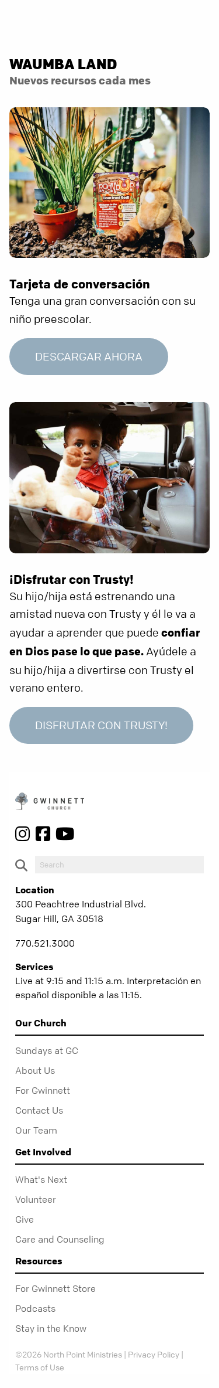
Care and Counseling (60, 1239)
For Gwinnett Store (55, 1288)
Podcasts (35, 1308)
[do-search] (119, 864)
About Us (35, 1070)
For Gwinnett (42, 1090)
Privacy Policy (153, 1354)
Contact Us (39, 1110)
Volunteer (35, 1199)
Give (24, 1219)
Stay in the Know (50, 1328)
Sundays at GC (46, 1050)
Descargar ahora (88, 356)
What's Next (41, 1179)
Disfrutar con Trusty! (101, 725)
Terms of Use (39, 1367)
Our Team (36, 1130)
